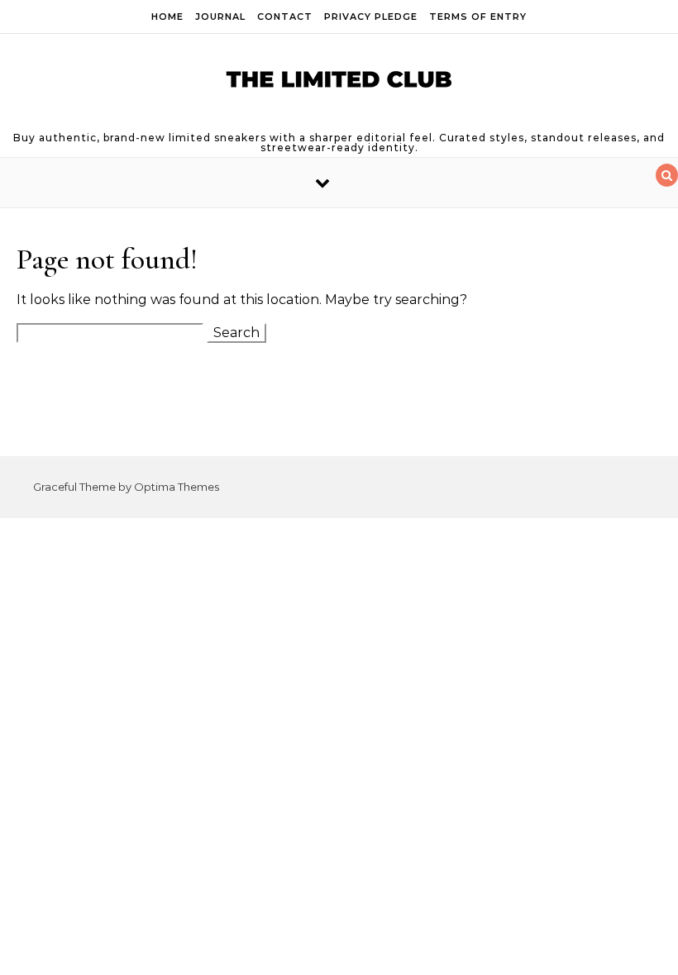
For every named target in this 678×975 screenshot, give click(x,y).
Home (167, 16)
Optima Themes (176, 486)
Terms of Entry (478, 16)
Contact (285, 16)
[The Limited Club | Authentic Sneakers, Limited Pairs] (339, 83)
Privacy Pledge (371, 16)
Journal (220, 16)
